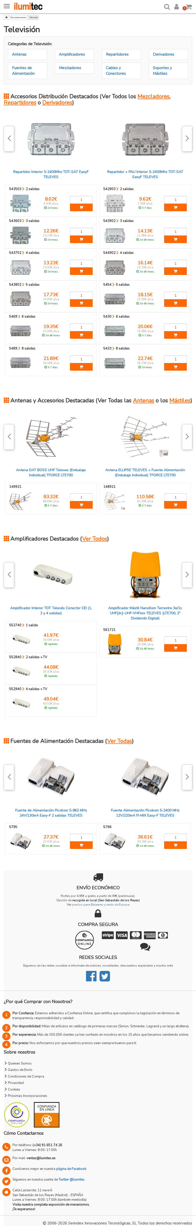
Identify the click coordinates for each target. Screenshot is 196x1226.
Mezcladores (70, 67)
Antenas (19, 54)
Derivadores (163, 54)
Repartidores (117, 54)
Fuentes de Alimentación (23, 70)
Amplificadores (72, 54)
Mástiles (179, 400)
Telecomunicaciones (18, 17)
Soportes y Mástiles (162, 70)
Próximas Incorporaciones (27, 1096)
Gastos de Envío (19, 1070)
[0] (189, 6)
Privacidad (15, 1083)
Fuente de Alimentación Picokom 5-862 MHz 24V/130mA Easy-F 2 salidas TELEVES (51, 813)
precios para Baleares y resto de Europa (100, 905)
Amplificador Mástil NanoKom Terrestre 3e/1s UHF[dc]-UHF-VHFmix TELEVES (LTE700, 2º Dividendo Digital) (145, 613)
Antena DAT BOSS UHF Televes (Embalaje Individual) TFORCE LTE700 (51, 473)
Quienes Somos (19, 1063)
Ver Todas (119, 741)
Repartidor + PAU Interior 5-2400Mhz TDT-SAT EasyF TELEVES (145, 174)
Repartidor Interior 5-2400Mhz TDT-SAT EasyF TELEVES (51, 174)
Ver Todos (94, 539)
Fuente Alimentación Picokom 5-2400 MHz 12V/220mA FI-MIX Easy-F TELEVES (145, 813)
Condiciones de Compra (25, 1076)
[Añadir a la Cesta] (81, 207)
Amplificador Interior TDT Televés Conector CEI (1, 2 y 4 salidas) (51, 611)
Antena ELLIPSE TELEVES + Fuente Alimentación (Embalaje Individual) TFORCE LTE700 (145, 473)
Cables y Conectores (116, 70)
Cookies (13, 1089)
